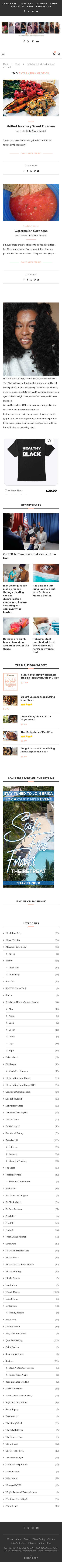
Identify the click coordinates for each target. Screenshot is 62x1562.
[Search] (58, 53)
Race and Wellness (32, 1354)
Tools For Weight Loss (32, 1464)
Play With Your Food (32, 1333)
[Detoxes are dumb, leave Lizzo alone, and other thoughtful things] (16, 626)
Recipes (32, 1360)
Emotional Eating (32, 1133)
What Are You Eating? (32, 1498)
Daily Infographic (32, 1105)
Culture (51, 1539)
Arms (34, 1015)
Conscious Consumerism (32, 1091)
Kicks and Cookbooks (34, 1181)
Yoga (34, 1050)
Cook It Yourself (32, 1098)
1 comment (31, 274)
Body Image (34, 974)
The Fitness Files (32, 1436)
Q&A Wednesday (32, 1340)
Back (34, 1022)
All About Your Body (32, 946)
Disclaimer (41, 4)
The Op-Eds (32, 1443)
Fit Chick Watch (32, 1202)
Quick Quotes (32, 1347)
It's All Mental (32, 1291)
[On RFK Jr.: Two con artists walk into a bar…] (31, 531)
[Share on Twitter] (31, 170)
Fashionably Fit (32, 1174)
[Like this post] (24, 170)
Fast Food (32, 1188)
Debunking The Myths (32, 1112)
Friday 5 (32, 1229)
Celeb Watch (32, 1057)
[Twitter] (28, 11)
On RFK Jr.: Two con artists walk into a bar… (29, 556)
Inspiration (32, 1285)
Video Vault (32, 1478)
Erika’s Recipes (18, 1542)
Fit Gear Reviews (32, 1209)
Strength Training (34, 1160)
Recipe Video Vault (34, 1374)
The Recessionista (32, 1450)
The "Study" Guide (32, 1423)
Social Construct (32, 1388)
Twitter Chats (32, 1471)
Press (30, 7)
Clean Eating (39, 1539)
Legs (34, 1043)
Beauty (32, 960)
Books (32, 995)
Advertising (27, 4)
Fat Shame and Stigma (32, 1195)
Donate (53, 4)
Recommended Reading (32, 1381)
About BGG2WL (10, 4)
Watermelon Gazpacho (31, 231)
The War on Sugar (32, 1457)
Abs (34, 1008)
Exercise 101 (32, 1140)
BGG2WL (32, 981)
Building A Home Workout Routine (32, 1002)
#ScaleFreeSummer (34, 1071)
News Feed (32, 1319)
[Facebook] (24, 11)
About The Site (32, 940)
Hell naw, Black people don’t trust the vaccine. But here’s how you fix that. (44, 646)
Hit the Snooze (32, 1278)
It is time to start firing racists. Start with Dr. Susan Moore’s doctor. (44, 590)
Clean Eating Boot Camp (32, 1077)
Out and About (32, 1326)
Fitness (32, 1542)
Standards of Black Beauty (32, 1395)
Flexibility (32, 1216)
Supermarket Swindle (32, 1402)
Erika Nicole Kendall (36, 130)
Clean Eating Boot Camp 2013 (32, 1084)
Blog (48, 1542)
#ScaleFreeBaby (32, 933)
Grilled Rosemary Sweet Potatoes (31, 126)
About (18, 1539)
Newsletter (17, 7)
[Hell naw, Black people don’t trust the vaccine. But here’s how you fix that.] (46, 626)
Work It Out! (32, 1505)
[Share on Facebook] (27, 170)
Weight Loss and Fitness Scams (32, 1492)
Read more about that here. (25, 409)
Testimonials (32, 1416)
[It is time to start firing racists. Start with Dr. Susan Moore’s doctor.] (46, 573)
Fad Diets (32, 1167)
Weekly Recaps (34, 1312)
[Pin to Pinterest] (35, 170)
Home (6, 64)
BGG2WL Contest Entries (34, 1367)
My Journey (32, 1305)
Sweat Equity (32, 1409)
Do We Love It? (32, 1126)
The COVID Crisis (32, 1429)
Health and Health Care (32, 1250)
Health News (32, 1257)
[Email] (37, 11)
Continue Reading (31, 153)
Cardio (34, 1036)
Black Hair (34, 967)
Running (34, 1153)
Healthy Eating (32, 1271)
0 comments (31, 165)
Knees (34, 953)
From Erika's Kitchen (32, 1236)
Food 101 (32, 1222)
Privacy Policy (43, 7)
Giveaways (32, 1243)
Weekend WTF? (32, 1485)
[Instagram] (33, 11)
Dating (41, 1542)
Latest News (32, 1298)
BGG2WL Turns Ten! (32, 988)
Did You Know (32, 1119)
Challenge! (32, 1064)
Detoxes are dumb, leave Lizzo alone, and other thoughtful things (16, 644)
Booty (34, 1029)
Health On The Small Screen (32, 1264)
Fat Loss (34, 1146)
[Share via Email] (38, 170)
